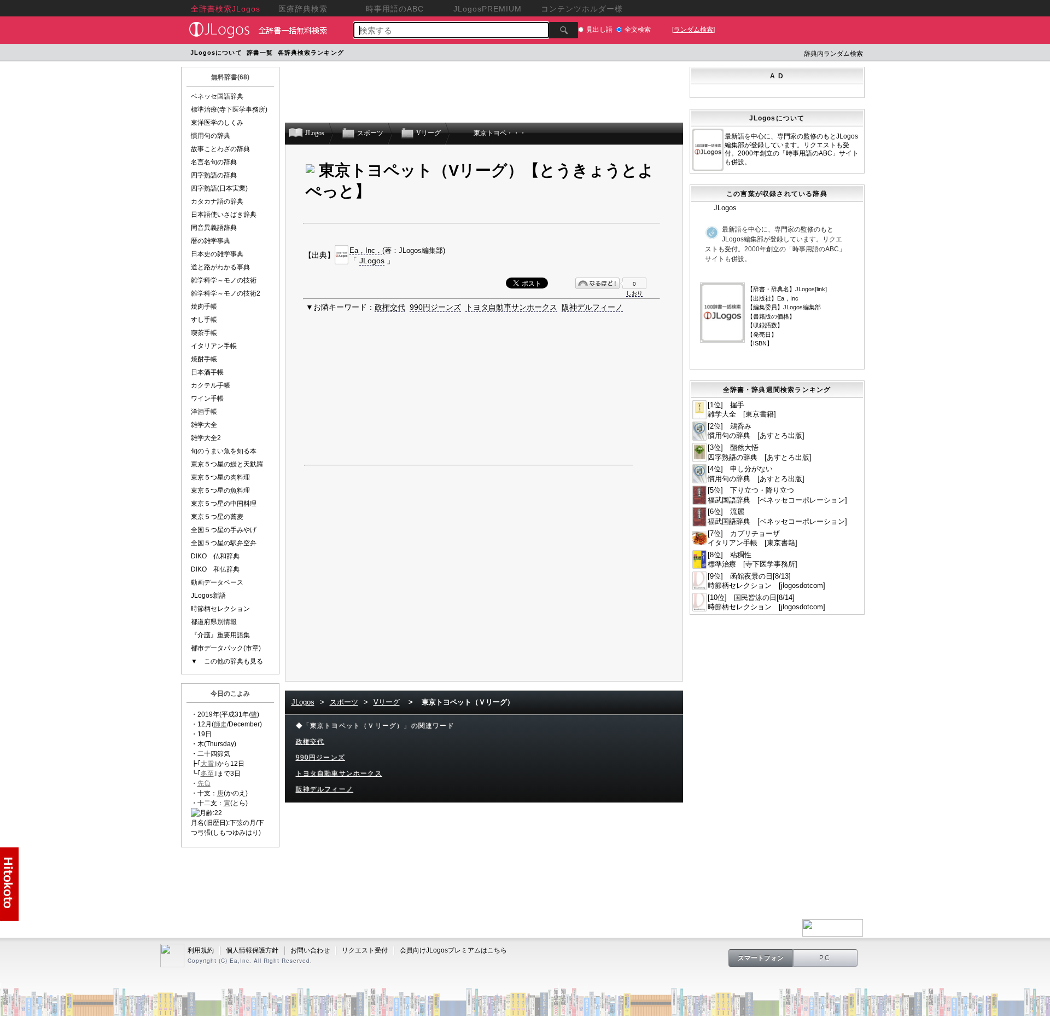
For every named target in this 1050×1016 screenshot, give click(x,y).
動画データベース (217, 582)
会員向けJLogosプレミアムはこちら (453, 950)
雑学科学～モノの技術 (223, 280)
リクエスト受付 (365, 950)
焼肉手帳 (204, 306)
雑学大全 (204, 425)
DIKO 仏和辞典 (215, 556)
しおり (634, 293)
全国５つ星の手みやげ (223, 530)
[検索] (563, 30)
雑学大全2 (206, 438)
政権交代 (390, 307)
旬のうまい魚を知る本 (223, 451)
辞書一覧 (260, 52)
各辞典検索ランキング (311, 52)
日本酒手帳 (207, 372)
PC (825, 958)
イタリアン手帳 (214, 346)
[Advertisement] (554, 54)
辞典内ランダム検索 (833, 53)
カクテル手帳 (210, 385)
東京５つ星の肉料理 (220, 477)
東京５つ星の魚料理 (220, 490)
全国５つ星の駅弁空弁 (223, 543)
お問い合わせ (310, 950)
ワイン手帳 (207, 398)
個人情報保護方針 (252, 950)
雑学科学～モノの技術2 (225, 293)
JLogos (371, 260)
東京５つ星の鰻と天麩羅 (227, 464)
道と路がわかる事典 (220, 267)
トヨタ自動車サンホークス (511, 307)
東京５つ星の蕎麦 (217, 517)
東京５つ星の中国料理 (223, 503)
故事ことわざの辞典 (220, 149)
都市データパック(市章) (226, 648)
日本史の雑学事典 (217, 254)
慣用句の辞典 (210, 136)
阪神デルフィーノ (592, 307)
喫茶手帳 (204, 333)
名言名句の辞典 (214, 162)
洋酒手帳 (204, 411)
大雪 (207, 763)
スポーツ (344, 702)
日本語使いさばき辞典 (223, 214)
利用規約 (201, 950)
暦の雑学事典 (210, 241)
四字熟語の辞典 (214, 175)
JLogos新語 (208, 595)
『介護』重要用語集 (220, 635)
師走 (220, 724)
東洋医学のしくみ (217, 122)
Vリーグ (387, 702)
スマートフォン (761, 958)
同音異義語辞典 (214, 228)
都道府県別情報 (214, 622)
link (820, 289)
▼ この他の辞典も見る (227, 661)
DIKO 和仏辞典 (215, 569)
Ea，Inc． (365, 250)
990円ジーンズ (435, 307)
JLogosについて (216, 52)
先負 (204, 783)
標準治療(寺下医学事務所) (229, 109)
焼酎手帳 (204, 359)
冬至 (207, 773)
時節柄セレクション (220, 609)
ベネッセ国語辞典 (217, 96)
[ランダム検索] (693, 29)
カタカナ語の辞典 (217, 201)
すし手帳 (204, 320)
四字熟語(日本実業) (219, 188)
